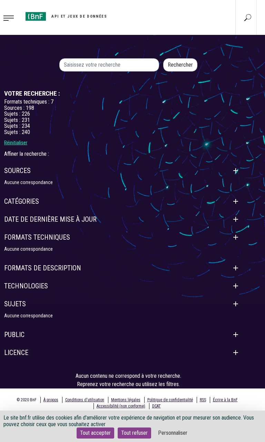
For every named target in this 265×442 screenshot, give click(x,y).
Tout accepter (95, 433)
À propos (50, 399)
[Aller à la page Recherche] (247, 17)
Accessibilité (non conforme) (121, 406)
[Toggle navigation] (10, 17)
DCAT (156, 406)
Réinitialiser (15, 143)
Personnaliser (172, 433)
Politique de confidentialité (170, 399)
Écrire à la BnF (225, 399)
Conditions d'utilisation (84, 399)
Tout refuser (134, 433)
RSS (203, 399)
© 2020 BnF (27, 399)
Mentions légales (125, 399)
